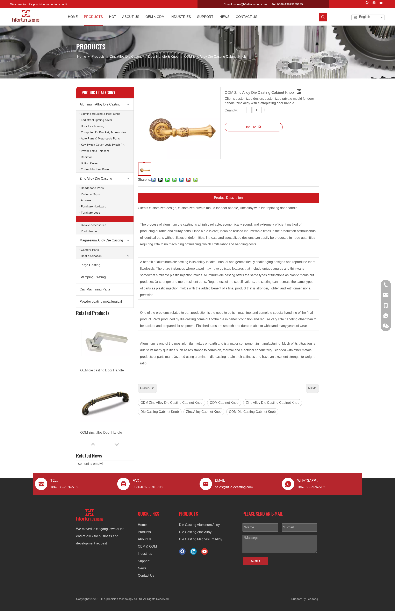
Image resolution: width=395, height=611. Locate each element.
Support (143, 561)
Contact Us (146, 575)
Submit (255, 560)
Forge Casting (90, 265)
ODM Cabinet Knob (224, 402)
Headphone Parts (92, 188)
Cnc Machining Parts (95, 289)
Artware (86, 200)
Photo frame (89, 231)
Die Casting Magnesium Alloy (200, 539)
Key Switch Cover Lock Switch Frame (105, 144)
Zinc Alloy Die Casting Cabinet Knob (272, 402)
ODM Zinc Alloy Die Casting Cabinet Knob (171, 402)
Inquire (251, 127)
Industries (145, 553)
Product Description (228, 197)
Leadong (312, 598)
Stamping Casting (93, 277)
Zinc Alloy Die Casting (96, 178)
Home (142, 525)
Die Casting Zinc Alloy (195, 532)
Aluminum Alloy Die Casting (100, 104)
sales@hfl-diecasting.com (250, 4)
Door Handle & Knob (94, 218)
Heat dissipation (91, 256)
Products (144, 532)
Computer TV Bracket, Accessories (103, 132)
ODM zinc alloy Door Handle (101, 432)
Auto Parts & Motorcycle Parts (100, 138)
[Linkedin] (374, 3)
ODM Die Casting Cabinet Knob (252, 411)
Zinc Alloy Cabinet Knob (204, 411)
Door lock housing (92, 126)
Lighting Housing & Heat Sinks (100, 113)
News (142, 568)
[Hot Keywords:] (323, 17)
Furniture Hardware (93, 206)
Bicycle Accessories (93, 225)
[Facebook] (367, 3)
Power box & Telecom (95, 150)
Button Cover (89, 163)
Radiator (86, 157)
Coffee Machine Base (95, 169)
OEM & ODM (147, 546)
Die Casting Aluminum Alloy (199, 525)
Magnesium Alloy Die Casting (101, 240)
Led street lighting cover (96, 120)
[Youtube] (381, 3)
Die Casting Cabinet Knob (160, 411)
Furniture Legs (90, 212)
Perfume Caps (90, 194)
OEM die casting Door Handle (102, 370)
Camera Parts (90, 249)
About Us (144, 539)
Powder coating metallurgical (101, 301)
